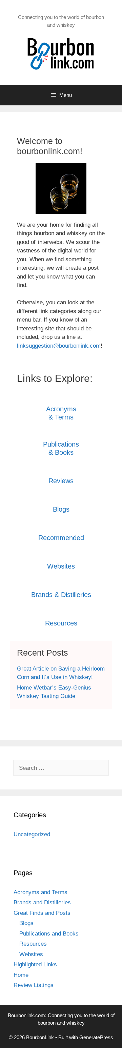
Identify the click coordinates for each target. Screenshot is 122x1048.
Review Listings (34, 985)
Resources (61, 623)
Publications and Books (49, 933)
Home (21, 975)
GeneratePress (96, 1037)
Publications (61, 444)
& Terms (61, 417)
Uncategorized (32, 834)
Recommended (61, 537)
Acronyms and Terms (40, 892)
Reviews (61, 481)
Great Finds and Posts (42, 913)
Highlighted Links (35, 964)
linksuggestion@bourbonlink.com (59, 346)
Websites (61, 566)
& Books (61, 452)
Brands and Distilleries (42, 902)
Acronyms (61, 409)
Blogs (61, 509)
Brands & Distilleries (61, 594)
